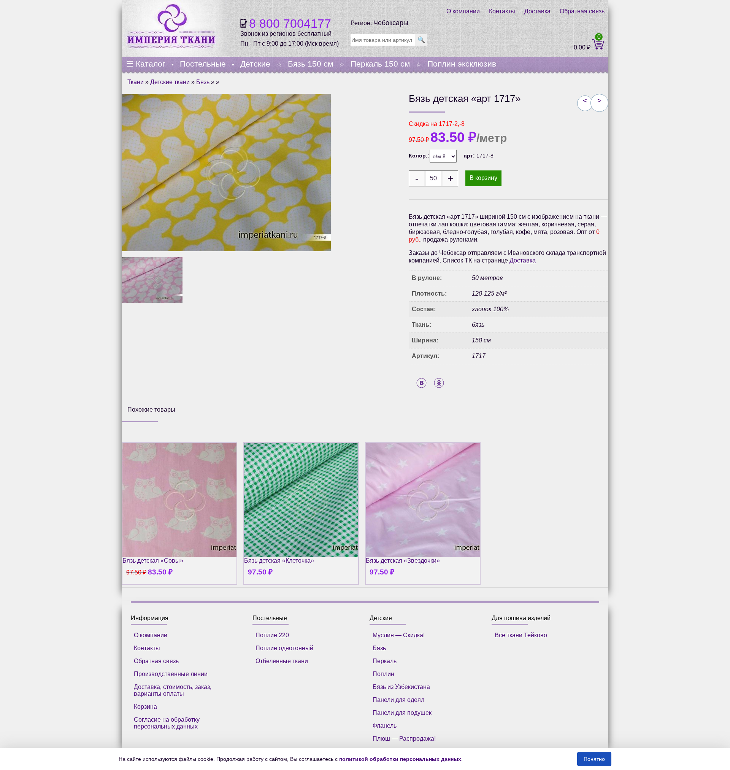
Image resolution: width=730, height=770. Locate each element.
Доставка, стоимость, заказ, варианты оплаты (172, 690)
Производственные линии (171, 674)
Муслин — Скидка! (399, 635)
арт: (470, 156)
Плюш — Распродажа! (404, 738)
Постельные (203, 63)
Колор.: (419, 156)
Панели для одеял (398, 700)
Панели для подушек (402, 713)
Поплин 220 (272, 635)
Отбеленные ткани (282, 661)
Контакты (502, 11)
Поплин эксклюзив (461, 63)
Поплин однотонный (284, 648)
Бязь (202, 82)
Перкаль (385, 661)
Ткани (135, 82)
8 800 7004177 (290, 23)
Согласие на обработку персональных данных (167, 723)
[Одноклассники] (439, 383)
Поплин (383, 674)
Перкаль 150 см (380, 63)
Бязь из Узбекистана (401, 687)
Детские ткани (170, 82)
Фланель (385, 725)
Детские (255, 63)
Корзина (145, 706)
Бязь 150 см (310, 63)
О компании (463, 11)
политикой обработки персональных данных (400, 759)
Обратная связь (582, 11)
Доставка (537, 11)
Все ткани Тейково (521, 635)
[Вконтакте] (421, 383)
